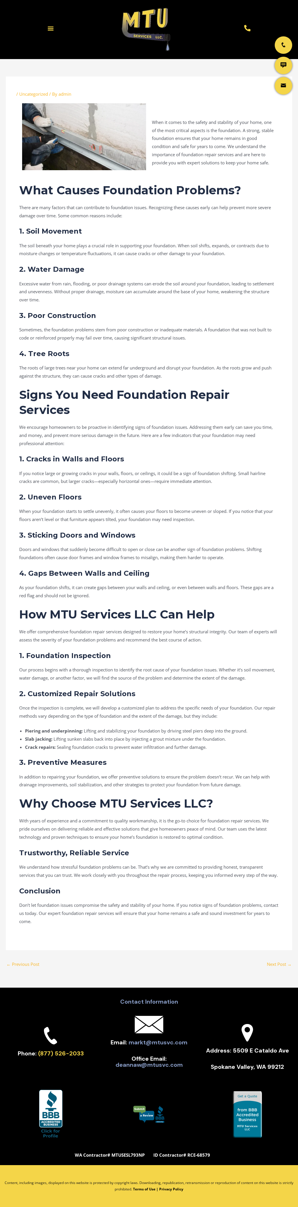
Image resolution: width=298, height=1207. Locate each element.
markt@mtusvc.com (158, 1042)
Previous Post (22, 964)
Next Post (279, 964)
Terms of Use (144, 1189)
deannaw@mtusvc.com (149, 1065)
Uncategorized (33, 94)
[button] (51, 28)
